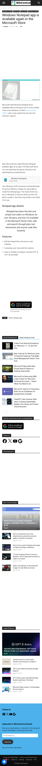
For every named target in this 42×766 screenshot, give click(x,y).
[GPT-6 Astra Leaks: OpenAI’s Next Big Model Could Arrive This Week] (6, 680)
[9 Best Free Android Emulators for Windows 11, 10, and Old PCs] (7, 345)
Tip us (7, 760)
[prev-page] (3, 412)
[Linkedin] (31, 74)
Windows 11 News (13, 8)
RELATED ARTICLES (10, 338)
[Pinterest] (21, 74)
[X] (16, 74)
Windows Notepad (18, 178)
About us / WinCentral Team (28, 757)
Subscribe (7, 742)
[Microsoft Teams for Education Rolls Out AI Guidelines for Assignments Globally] (7, 391)
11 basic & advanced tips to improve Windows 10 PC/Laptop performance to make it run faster (26, 557)
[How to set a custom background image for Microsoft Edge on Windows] (6, 547)
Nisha (6, 653)
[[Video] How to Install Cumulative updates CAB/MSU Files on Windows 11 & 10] (21, 518)
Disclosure (29, 760)
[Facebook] (11, 74)
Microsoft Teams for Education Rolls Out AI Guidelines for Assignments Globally (26, 391)
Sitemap (21, 760)
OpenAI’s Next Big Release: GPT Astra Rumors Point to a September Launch (20, 650)
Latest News (24, 11)
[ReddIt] (36, 74)
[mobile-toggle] (3, 3)
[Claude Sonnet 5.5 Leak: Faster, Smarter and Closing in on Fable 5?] (6, 662)
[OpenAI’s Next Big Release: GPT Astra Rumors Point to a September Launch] (21, 644)
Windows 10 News (33, 11)
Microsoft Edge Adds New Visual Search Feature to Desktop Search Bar (24, 368)
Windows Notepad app (15, 318)
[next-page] (7, 412)
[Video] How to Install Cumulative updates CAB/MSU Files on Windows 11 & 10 (20, 523)
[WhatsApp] (26, 74)
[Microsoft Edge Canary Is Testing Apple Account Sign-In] (6, 689)
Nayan (6, 26)
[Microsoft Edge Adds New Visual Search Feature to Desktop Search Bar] (7, 368)
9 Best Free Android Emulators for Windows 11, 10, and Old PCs (26, 345)
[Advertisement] (21, 51)
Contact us (14, 760)
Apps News (24, 8)
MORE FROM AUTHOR (26, 338)
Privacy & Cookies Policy (10, 757)
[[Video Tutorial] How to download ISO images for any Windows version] (6, 568)
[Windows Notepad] (5, 179)
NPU (35, 760)
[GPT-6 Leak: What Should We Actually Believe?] (6, 671)
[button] (39, 3)
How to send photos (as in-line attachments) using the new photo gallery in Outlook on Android (24, 536)
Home (4, 8)
